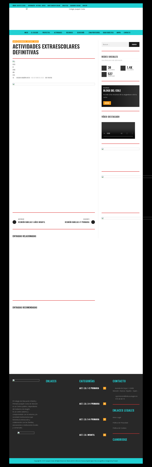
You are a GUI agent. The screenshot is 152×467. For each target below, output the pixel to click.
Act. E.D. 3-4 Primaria (89, 403)
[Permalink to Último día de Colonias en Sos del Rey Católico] (103, 426)
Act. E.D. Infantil (87, 434)
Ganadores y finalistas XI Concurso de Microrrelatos (24, 336)
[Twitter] (128, 5)
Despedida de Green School (52, 335)
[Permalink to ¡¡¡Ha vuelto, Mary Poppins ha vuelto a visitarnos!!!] (86, 442)
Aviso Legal (117, 417)
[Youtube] (132, 5)
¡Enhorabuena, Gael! (49, 264)
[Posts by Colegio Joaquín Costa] (14, 69)
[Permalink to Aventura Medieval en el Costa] (86, 395)
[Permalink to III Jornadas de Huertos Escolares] (103, 410)
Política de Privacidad (120, 423)
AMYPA (15, 41)
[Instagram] (125, 5)
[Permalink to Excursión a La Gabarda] (103, 395)
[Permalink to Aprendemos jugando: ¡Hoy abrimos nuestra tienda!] (96, 395)
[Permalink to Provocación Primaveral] (103, 442)
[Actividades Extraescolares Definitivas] (54, 141)
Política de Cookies (119, 428)
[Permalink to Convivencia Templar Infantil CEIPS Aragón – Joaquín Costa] (96, 442)
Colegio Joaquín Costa (23, 78)
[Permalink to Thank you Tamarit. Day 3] (86, 410)
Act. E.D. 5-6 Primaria (89, 419)
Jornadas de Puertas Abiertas (25, 264)
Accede (107, 103)
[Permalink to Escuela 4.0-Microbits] (96, 426)
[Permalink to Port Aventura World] (86, 426)
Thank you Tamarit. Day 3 (79, 335)
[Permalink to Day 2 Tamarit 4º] (96, 410)
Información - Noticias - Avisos (28, 41)
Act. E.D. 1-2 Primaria (89, 388)
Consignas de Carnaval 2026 (80, 264)
